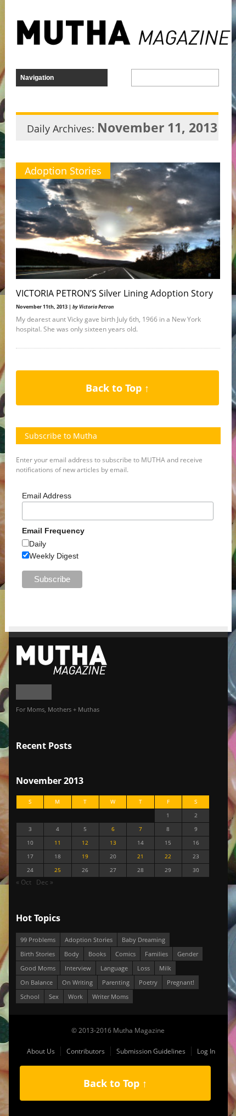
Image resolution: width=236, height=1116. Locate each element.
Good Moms (37, 968)
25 (57, 870)
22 (168, 856)
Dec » (44, 882)
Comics (125, 954)
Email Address (46, 495)
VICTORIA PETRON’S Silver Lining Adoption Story (114, 293)
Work (75, 996)
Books (97, 954)
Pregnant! (180, 982)
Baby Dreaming (143, 939)
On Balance (36, 982)
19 (85, 856)
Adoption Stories (63, 170)
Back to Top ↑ (117, 387)
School (30, 996)
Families (156, 954)
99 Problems (37, 939)
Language (114, 968)
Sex (54, 996)
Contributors (85, 1051)
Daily (37, 543)
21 (140, 856)
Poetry (148, 982)
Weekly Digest (53, 555)
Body (71, 954)
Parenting (116, 982)
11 (57, 842)
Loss (143, 968)
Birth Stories (37, 954)
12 (85, 842)
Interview (78, 968)
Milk (165, 968)
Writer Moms (110, 996)
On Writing (77, 982)
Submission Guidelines (151, 1051)
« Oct (23, 882)
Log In (206, 1051)
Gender (187, 954)
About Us (41, 1051)
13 (113, 842)
